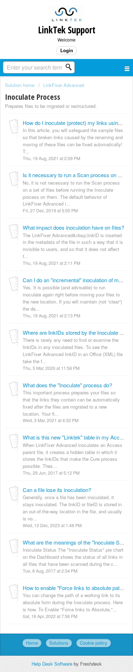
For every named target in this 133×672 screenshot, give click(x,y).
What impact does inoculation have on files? (73, 227)
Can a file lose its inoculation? (57, 489)
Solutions (58, 642)
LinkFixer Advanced (63, 85)
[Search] (70, 67)
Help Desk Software (53, 663)
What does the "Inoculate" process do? (67, 385)
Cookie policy (93, 642)
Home (32, 642)
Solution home (20, 85)
